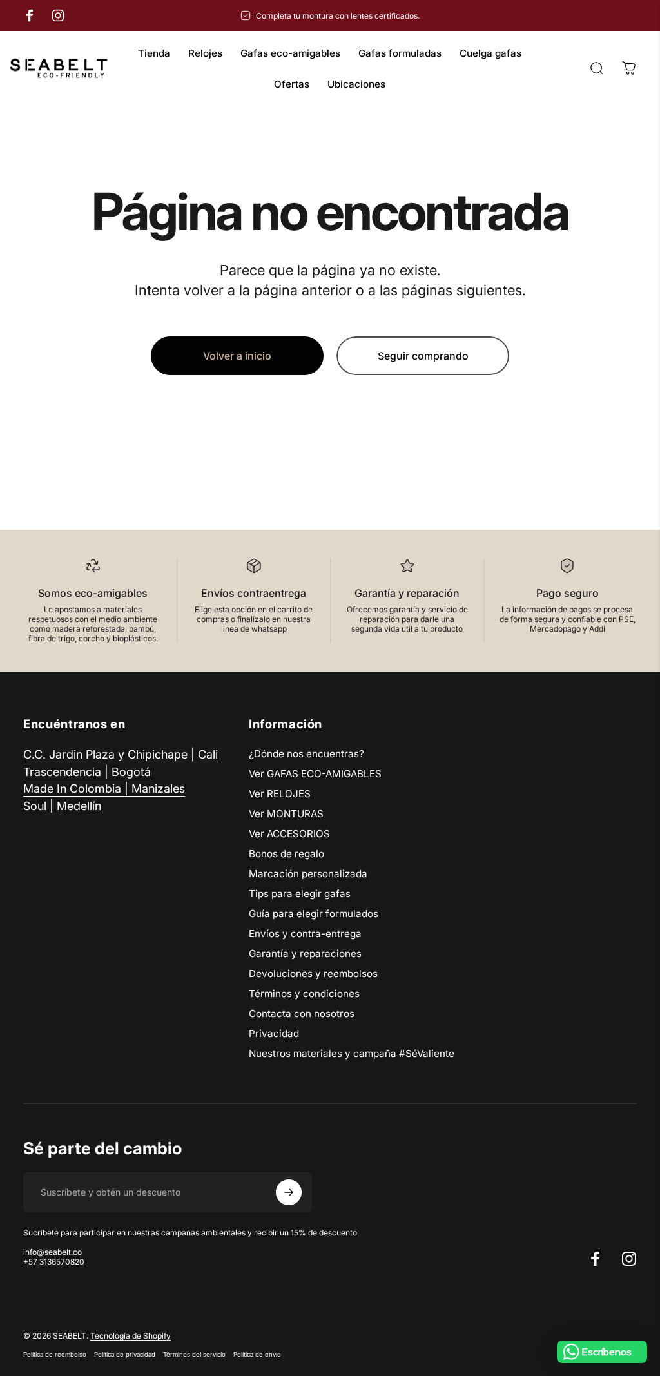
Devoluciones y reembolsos (313, 973)
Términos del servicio (194, 1354)
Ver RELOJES (280, 794)
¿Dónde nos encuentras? (306, 754)
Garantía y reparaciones (305, 953)
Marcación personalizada (308, 873)
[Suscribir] (289, 1192)
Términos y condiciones (304, 993)
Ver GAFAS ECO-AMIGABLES (315, 774)
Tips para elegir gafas (300, 893)
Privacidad (274, 1033)
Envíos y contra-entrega (305, 933)
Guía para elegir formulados (313, 913)
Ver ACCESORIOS (289, 834)
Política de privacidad (124, 1354)
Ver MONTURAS (286, 814)
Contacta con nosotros (301, 1013)
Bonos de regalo (286, 854)
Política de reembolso (54, 1354)
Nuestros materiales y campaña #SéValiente (351, 1053)
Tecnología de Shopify (130, 1336)
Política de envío (257, 1354)
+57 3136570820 (53, 1261)
